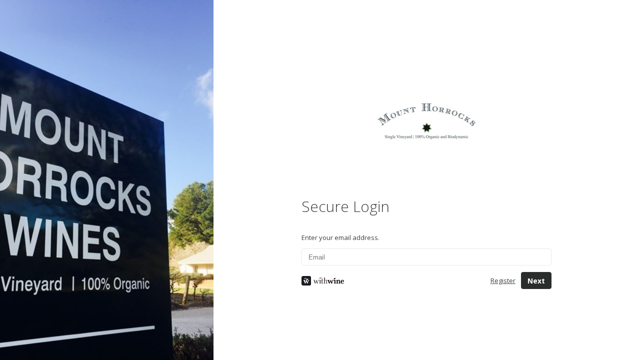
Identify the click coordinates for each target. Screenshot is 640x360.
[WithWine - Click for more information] (388, 281)
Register (503, 280)
